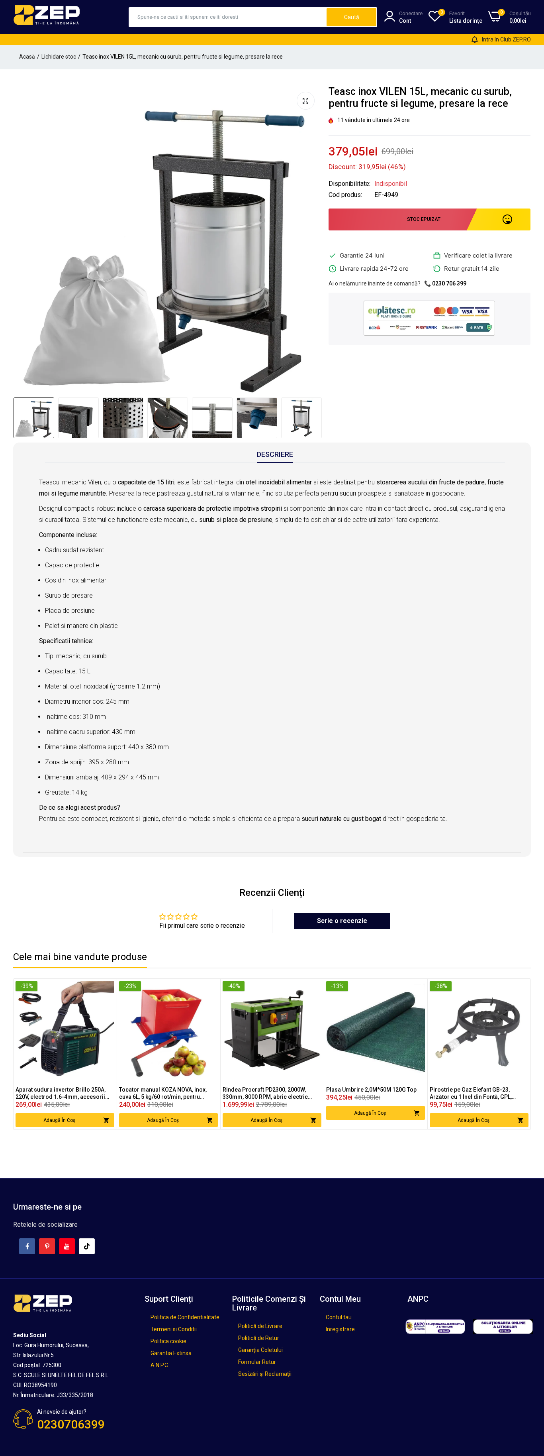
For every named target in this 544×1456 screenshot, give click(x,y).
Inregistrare (340, 1329)
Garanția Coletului (260, 1350)
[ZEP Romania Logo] (47, 17)
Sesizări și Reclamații (265, 1374)
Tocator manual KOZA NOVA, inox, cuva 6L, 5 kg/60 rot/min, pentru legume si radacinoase (163, 1093)
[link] (107, 988)
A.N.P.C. (160, 1365)
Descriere (275, 454)
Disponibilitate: (349, 183)
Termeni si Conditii (174, 1329)
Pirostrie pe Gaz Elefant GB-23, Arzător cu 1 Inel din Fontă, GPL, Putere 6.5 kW (471, 1093)
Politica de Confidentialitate (185, 1317)
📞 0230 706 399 (445, 283)
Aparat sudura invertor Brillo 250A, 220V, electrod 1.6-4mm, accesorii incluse (61, 1093)
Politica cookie (168, 1341)
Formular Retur (257, 1362)
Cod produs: (345, 195)
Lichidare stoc (58, 56)
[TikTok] (87, 1246)
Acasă (27, 56)
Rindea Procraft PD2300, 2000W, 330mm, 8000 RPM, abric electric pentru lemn (265, 1093)
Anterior (21, 240)
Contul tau (339, 1317)
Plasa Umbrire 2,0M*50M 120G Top (371, 1089)
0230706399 (71, 1424)
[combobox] (228, 17)
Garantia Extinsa (171, 1353)
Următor (313, 240)
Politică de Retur (258, 1338)
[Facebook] (27, 1246)
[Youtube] (67, 1246)
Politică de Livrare (260, 1326)
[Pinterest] (47, 1246)
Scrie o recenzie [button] (342, 921)
